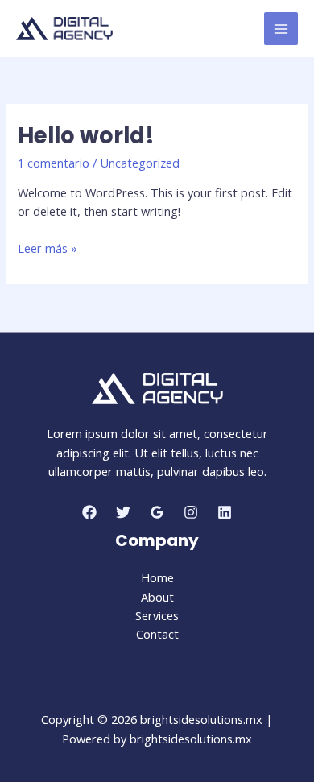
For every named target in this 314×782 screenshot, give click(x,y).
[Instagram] (191, 512)
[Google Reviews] (157, 512)
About (157, 597)
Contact (157, 634)
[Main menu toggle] (281, 29)
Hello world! (86, 135)
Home (157, 577)
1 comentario (53, 163)
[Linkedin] (224, 512)
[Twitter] (123, 512)
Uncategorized (140, 163)
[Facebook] (89, 512)
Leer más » (47, 248)
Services (157, 615)
